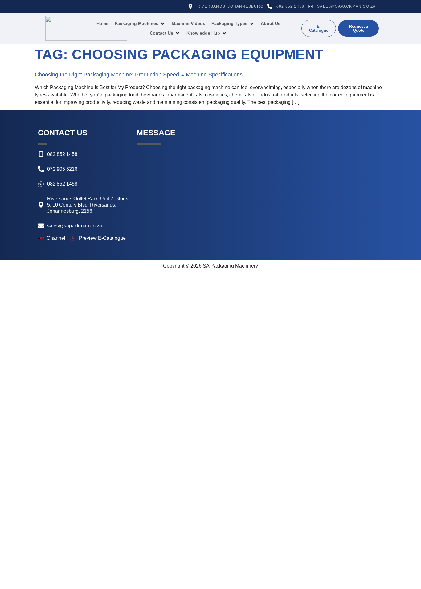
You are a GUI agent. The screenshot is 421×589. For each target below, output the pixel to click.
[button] (140, 23)
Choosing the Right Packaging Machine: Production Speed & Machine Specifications (139, 75)
